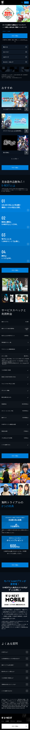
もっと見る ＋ (15, 158)
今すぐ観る (15, 36)
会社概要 (7, 721)
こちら (25, 363)
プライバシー (12, 721)
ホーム (3, 721)
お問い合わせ (19, 721)
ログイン (26, 2)
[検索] (22, 2)
